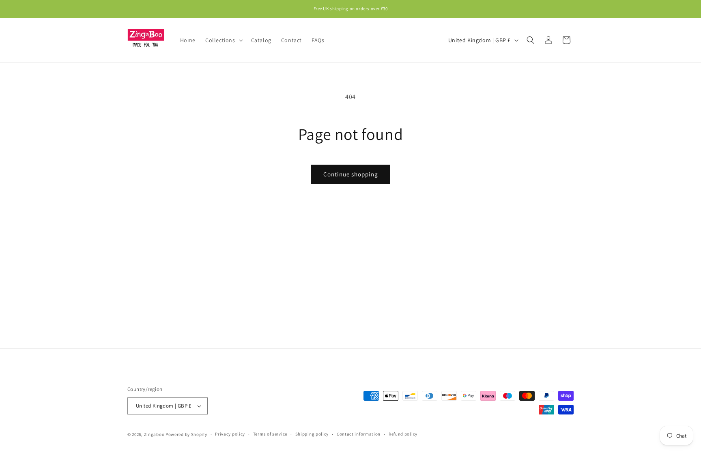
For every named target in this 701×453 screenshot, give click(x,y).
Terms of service (270, 434)
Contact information (359, 434)
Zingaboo (154, 434)
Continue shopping (350, 174)
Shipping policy (312, 434)
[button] (223, 40)
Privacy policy (230, 434)
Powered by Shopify (186, 434)
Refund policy (403, 434)
